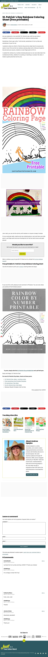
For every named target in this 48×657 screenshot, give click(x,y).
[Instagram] (35, 653)
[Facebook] (40, 653)
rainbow (21, 266)
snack (12, 259)
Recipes (27, 4)
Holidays (34, 4)
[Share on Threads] (1, 330)
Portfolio (20, 7)
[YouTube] (38, 653)
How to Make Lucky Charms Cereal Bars (6, 431)
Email (4, 541)
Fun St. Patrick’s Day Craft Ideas (13, 385)
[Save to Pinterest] (1, 323)
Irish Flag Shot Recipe (40, 430)
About (40, 4)
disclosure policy (22, 29)
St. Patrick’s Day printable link (25, 370)
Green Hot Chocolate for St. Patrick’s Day (29, 431)
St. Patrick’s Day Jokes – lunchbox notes (15, 379)
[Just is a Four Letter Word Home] (9, 6)
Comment (5, 521)
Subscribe (3, 1)
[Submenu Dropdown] (36, 4)
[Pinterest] (45, 653)
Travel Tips (20, 4)
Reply (43, 592)
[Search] (40, 7)
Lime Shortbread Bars (18, 430)
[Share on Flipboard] (1, 336)
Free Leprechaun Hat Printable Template (15, 381)
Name (4, 536)
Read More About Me (32, 474)
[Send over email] (1, 333)
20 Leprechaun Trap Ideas (12, 383)
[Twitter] (43, 653)
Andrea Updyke (14, 24)
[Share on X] (1, 326)
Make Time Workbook (30, 7)
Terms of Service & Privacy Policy (23, 652)
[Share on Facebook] (1, 320)
